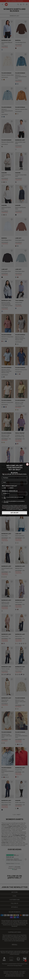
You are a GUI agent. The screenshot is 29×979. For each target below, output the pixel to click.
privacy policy (21, 509)
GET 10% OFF (14, 512)
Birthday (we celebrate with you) (10, 490)
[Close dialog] (27, 464)
